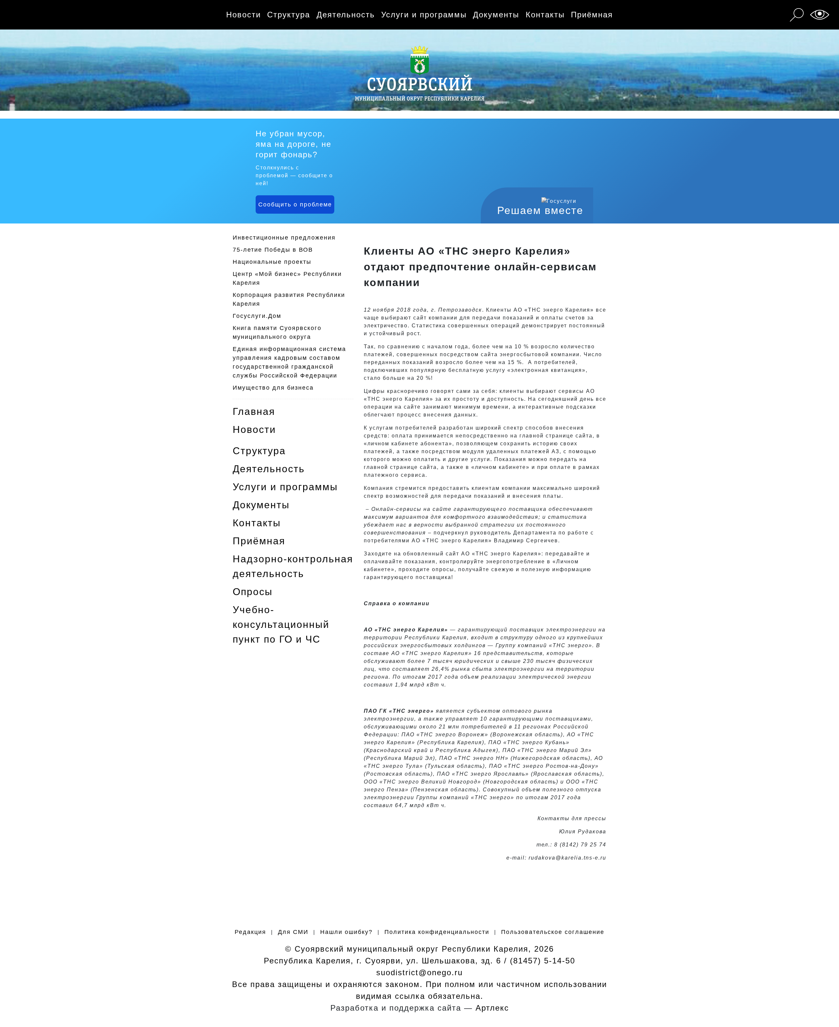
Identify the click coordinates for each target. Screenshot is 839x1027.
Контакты (545, 14)
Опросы (253, 591)
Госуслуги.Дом (257, 316)
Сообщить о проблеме (295, 204)
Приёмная (592, 14)
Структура (288, 14)
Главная (254, 411)
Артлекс (492, 1007)
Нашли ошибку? (346, 932)
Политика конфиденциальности (436, 932)
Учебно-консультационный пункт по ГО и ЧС (281, 624)
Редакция (250, 932)
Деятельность (346, 14)
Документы (496, 14)
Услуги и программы (424, 14)
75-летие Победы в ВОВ (273, 249)
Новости (243, 14)
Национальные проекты (272, 262)
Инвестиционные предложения (284, 237)
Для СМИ (293, 932)
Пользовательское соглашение (552, 932)
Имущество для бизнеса (273, 387)
